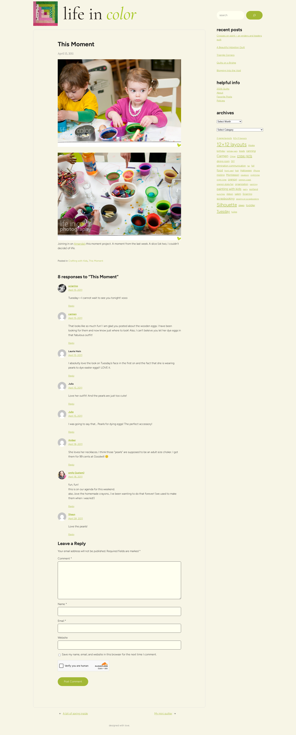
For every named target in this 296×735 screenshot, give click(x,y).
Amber (72, 440)
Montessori (232, 174)
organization (241, 184)
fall (252, 165)
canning (251, 150)
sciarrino (73, 286)
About (220, 92)
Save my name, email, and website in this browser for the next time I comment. (109, 654)
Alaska (251, 145)
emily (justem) (76, 472)
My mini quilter (163, 713)
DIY (233, 161)
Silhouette (227, 204)
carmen (72, 314)
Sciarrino (247, 193)
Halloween (246, 170)
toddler (250, 205)
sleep (241, 205)
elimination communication (231, 165)
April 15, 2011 (75, 290)
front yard (228, 170)
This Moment (96, 260)
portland (253, 189)
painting (253, 184)
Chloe (233, 156)
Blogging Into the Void (229, 70)
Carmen (222, 156)
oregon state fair (225, 184)
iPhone (256, 170)
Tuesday (223, 211)
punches (221, 194)
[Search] (254, 15)
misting (221, 174)
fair (248, 166)
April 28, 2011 (75, 518)
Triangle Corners (226, 55)
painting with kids (229, 189)
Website (63, 637)
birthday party (232, 151)
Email (62, 620)
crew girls (244, 156)
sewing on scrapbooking (247, 199)
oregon (232, 179)
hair (237, 170)
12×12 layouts (232, 144)
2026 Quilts (223, 88)
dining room (223, 161)
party (245, 189)
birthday (221, 151)
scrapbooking (226, 198)
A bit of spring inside (75, 713)
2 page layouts (224, 138)
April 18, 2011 (75, 444)
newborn (245, 175)
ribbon (229, 194)
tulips (234, 211)
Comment (65, 558)
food (220, 170)
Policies (221, 100)
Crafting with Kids (78, 260)
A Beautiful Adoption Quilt (231, 47)
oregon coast (245, 179)
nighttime (255, 175)
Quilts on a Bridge (226, 62)
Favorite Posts (224, 96)
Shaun (71, 514)
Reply (71, 305)
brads (242, 151)
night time (221, 179)
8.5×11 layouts (240, 138)
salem (238, 193)
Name (62, 604)
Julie (71, 412)
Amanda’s (79, 243)
